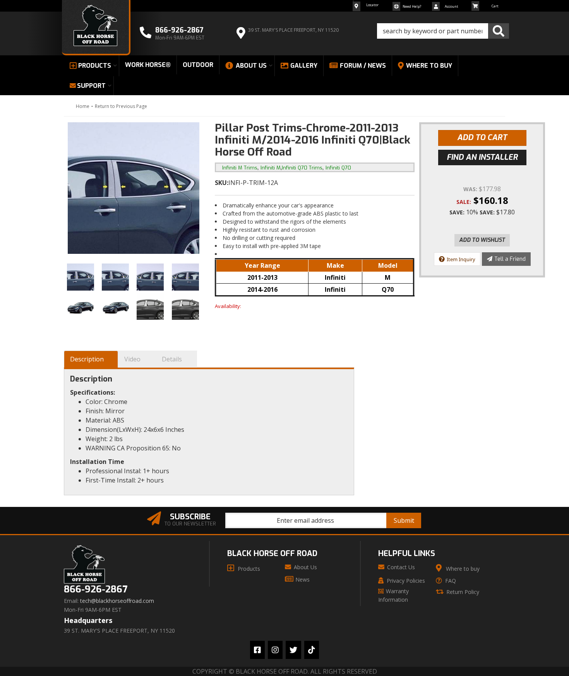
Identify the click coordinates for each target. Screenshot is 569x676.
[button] (443, 31)
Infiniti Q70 (338, 167)
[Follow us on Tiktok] (311, 650)
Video (132, 359)
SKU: (221, 182)
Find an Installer (482, 157)
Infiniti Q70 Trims (302, 167)
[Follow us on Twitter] (293, 650)
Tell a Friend (510, 259)
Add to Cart (482, 137)
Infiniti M (271, 167)
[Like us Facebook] (257, 650)
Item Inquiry (461, 259)
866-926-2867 (95, 590)
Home (82, 106)
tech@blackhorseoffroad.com (117, 600)
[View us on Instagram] (275, 650)
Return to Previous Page (121, 106)
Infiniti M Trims (239, 167)
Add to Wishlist (482, 240)
